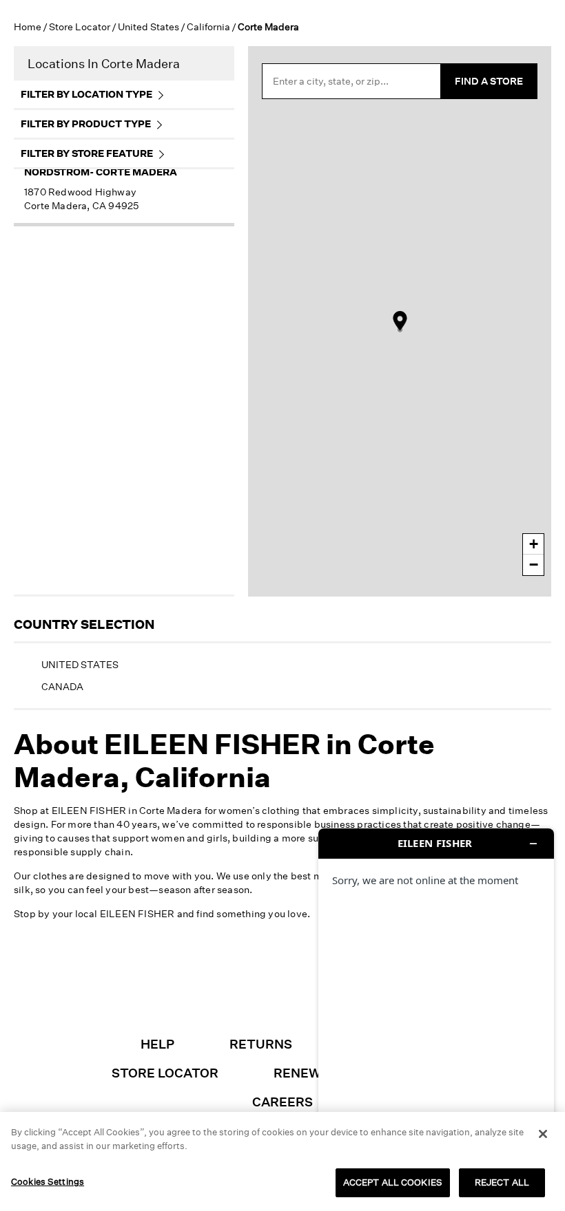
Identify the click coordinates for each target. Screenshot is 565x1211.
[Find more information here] (436, 1014)
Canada (62, 686)
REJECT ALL (502, 1182)
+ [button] (533, 544)
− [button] (533, 564)
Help (157, 1043)
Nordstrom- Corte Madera (100, 172)
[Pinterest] (304, 988)
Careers (282, 1101)
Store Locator (79, 26)
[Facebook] (226, 988)
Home (27, 26)
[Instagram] (188, 988)
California (208, 26)
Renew (297, 1072)
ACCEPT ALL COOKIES (392, 1182)
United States (148, 26)
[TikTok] (265, 988)
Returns (260, 1043)
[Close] (543, 1134)
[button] (51, 1176)
